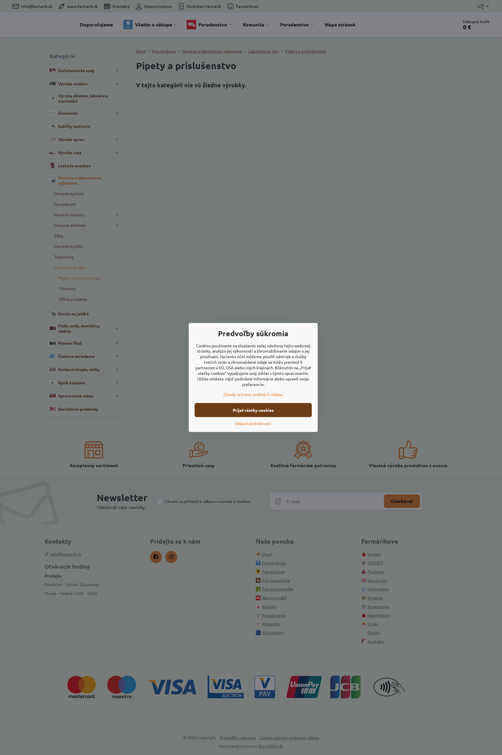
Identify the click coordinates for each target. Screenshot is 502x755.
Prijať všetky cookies (253, 410)
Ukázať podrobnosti (253, 423)
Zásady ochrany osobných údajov (253, 394)
